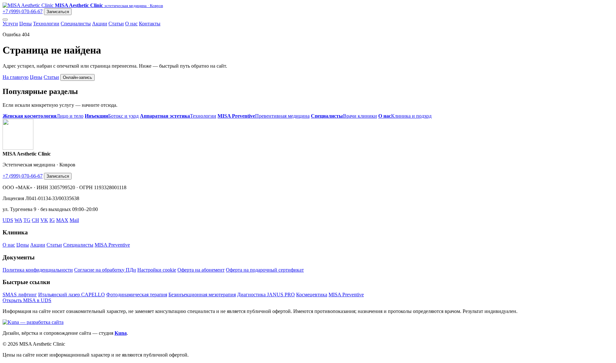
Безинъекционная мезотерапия (202, 294)
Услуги (10, 23)
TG (26, 220)
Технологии (46, 23)
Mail (74, 220)
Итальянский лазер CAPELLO (71, 294)
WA (18, 220)
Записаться (58, 11)
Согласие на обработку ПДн (105, 270)
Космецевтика (311, 294)
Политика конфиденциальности (38, 270)
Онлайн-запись (77, 77)
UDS (8, 220)
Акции (99, 23)
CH (35, 220)
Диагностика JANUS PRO (266, 294)
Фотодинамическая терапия (136, 294)
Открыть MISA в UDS (27, 300)
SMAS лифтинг (20, 294)
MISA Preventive (112, 245)
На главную (16, 77)
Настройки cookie (156, 270)
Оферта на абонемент (201, 270)
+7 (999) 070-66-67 (23, 11)
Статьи (116, 23)
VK (44, 220)
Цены (25, 23)
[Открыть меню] (5, 20)
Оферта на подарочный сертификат (265, 270)
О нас (131, 23)
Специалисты (76, 23)
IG (52, 220)
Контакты (149, 23)
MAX (62, 220)
